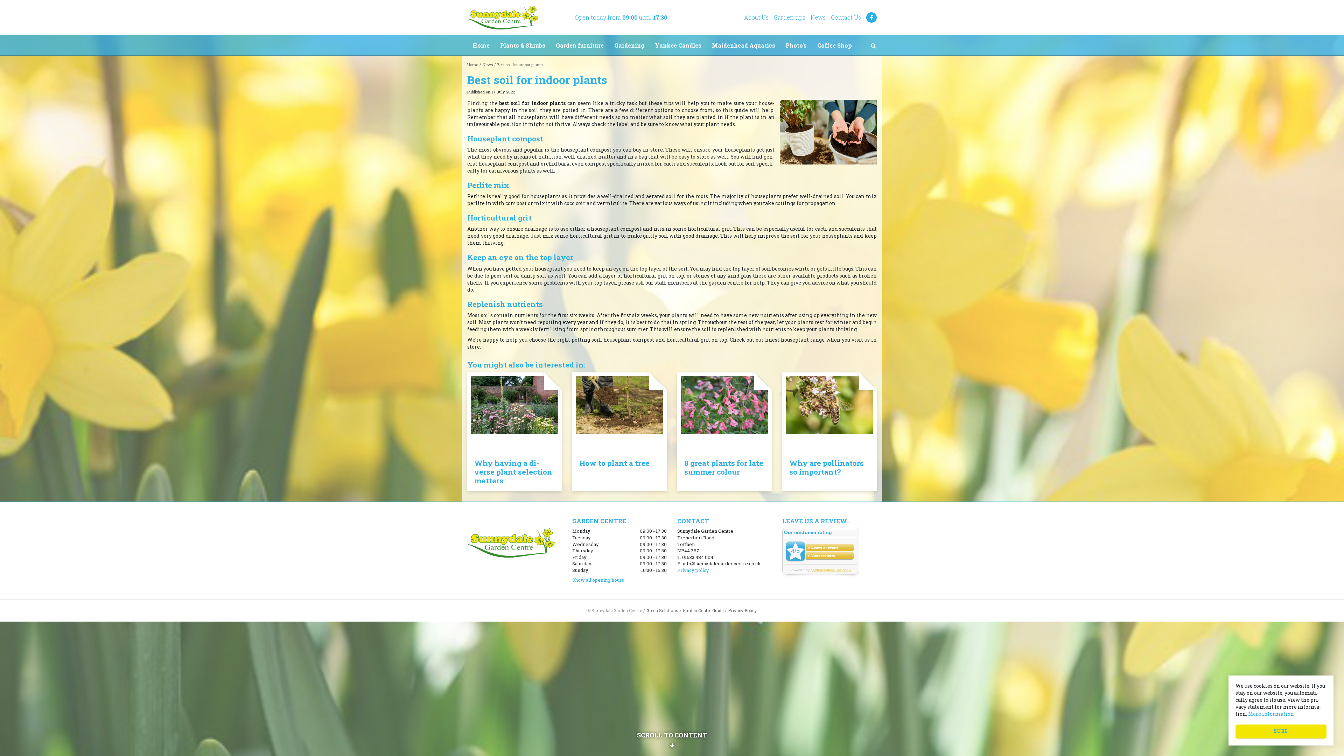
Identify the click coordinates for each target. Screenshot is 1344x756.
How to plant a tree (614, 463)
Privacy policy (693, 570)
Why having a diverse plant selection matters (513, 471)
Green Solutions (662, 610)
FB (871, 17)
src (873, 45)
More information (1271, 713)
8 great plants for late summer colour (723, 467)
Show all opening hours (598, 580)
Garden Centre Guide (703, 610)
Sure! (1281, 731)
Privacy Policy (742, 610)
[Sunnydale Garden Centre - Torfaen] (502, 17)
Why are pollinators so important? (826, 467)
